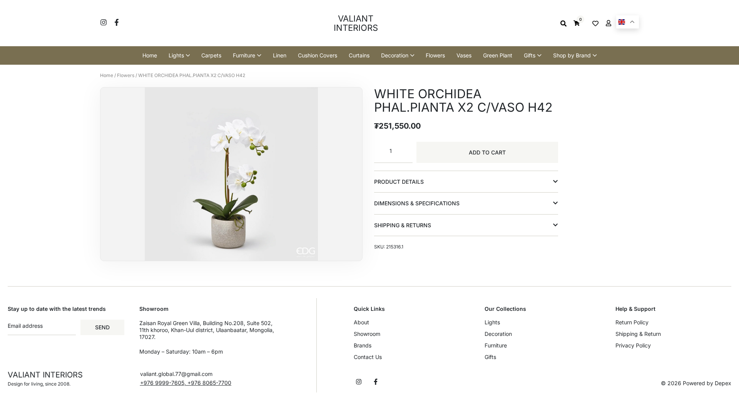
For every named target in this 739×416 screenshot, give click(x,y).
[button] (466, 182)
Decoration (498, 333)
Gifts (490, 357)
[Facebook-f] (116, 22)
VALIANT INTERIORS (356, 23)
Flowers (125, 75)
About (361, 322)
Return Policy (632, 322)
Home (106, 75)
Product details (399, 181)
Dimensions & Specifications (417, 203)
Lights (492, 322)
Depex (723, 383)
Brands (362, 345)
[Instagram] (103, 22)
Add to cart (487, 152)
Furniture (496, 345)
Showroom (367, 333)
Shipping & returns (402, 225)
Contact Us (368, 357)
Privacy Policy (633, 345)
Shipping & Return (638, 333)
